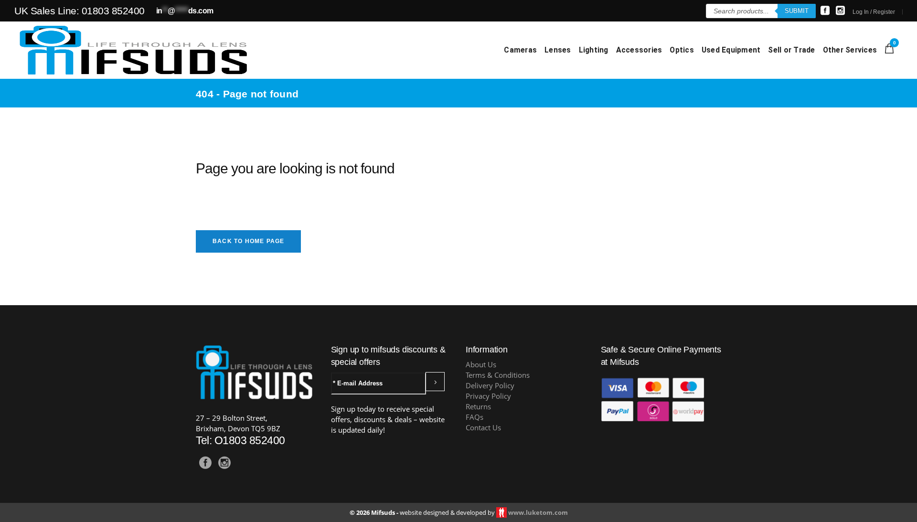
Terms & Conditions (498, 375)
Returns (478, 406)
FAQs (474, 417)
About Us (481, 364)
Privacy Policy (488, 396)
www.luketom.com (538, 512)
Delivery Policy (490, 385)
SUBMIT (797, 10)
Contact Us (483, 427)
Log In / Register (874, 12)
